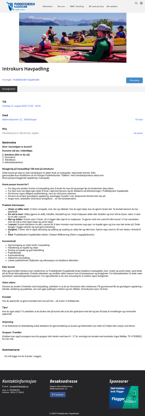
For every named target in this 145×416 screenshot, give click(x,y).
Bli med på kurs (96, 6)
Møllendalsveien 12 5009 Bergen (19, 119)
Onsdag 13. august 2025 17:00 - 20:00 (21, 106)
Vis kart (139, 119)
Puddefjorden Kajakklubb (26, 79)
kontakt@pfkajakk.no (19, 386)
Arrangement (8, 89)
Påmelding (134, 80)
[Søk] (136, 3)
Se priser (138, 133)
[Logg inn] (141, 3)
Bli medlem (112, 6)
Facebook (58, 394)
